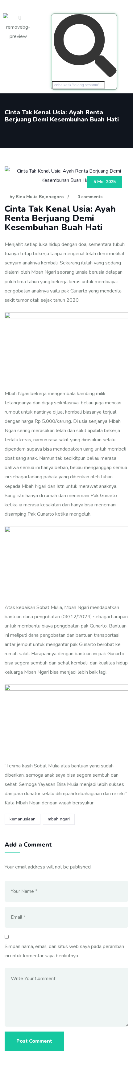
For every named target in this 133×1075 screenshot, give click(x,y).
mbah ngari (59, 819)
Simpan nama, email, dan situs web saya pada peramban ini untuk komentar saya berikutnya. (64, 951)
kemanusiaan (22, 819)
